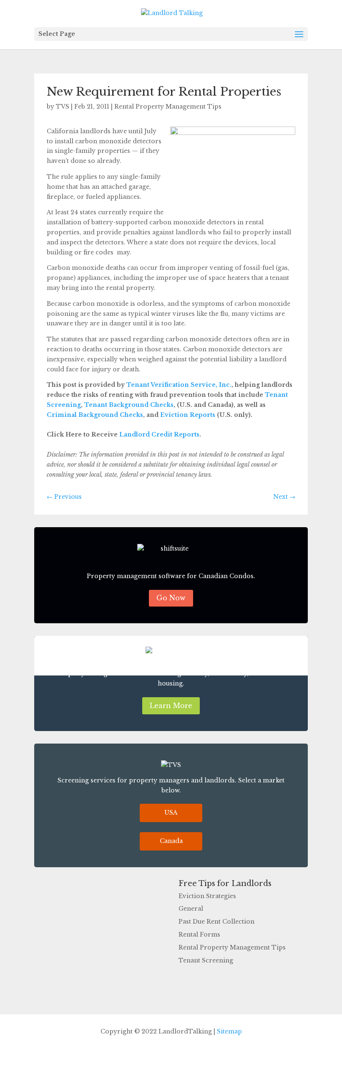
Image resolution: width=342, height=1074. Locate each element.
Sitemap (229, 1031)
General (191, 908)
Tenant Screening (206, 960)
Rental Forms (199, 934)
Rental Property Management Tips (167, 106)
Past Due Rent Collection (216, 921)
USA (171, 812)
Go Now (171, 598)
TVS (62, 106)
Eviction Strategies (207, 896)
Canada (171, 841)
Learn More (171, 705)
